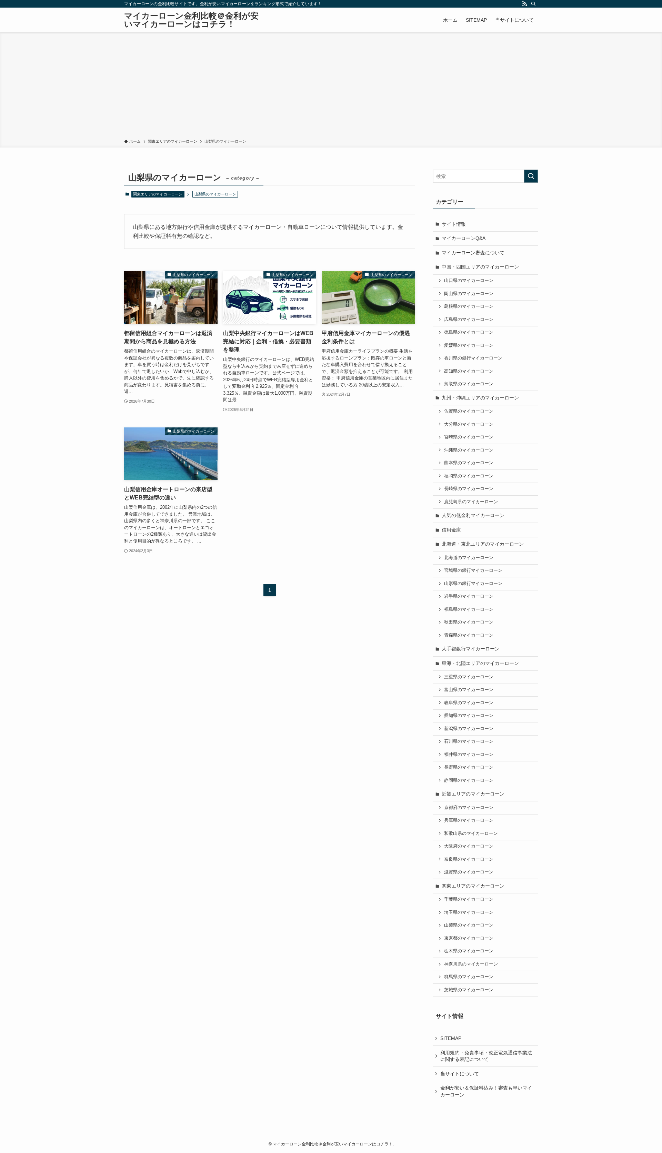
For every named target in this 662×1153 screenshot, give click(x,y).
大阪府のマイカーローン (468, 846)
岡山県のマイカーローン (468, 293)
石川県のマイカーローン (468, 741)
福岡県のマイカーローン (468, 476)
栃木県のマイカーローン (468, 951)
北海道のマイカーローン (468, 557)
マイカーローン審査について (473, 252)
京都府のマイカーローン (468, 807)
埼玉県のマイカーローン (468, 912)
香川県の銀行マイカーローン (473, 358)
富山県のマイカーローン (468, 689)
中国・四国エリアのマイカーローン (480, 267)
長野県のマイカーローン (468, 767)
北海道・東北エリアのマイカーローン (483, 544)
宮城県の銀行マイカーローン (473, 570)
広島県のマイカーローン (468, 319)
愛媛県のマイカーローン (468, 345)
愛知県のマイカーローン (468, 715)
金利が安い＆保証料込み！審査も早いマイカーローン (486, 1091)
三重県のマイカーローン (468, 677)
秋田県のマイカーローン (468, 622)
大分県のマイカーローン (468, 424)
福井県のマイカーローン (468, 754)
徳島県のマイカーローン (468, 332)
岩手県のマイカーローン (468, 596)
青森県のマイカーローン (468, 635)
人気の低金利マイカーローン (473, 515)
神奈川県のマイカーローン (471, 964)
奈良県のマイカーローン (468, 859)
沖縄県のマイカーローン (468, 450)
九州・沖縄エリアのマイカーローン (480, 398)
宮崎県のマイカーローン (468, 437)
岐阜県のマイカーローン (468, 702)
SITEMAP (450, 1038)
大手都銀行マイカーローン (471, 648)
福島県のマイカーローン (468, 609)
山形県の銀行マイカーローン (473, 583)
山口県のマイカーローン (468, 280)
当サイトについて (459, 1073)
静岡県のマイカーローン (468, 780)
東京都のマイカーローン (468, 938)
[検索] (533, 4)
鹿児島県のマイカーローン (471, 501)
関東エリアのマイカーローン (157, 194)
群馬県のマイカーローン (468, 976)
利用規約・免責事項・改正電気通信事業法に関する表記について (486, 1056)
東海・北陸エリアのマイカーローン (480, 663)
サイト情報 (454, 224)
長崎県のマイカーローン (468, 488)
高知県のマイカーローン (468, 371)
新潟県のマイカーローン (468, 728)
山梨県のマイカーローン (468, 925)
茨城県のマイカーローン (468, 990)
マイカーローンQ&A (463, 238)
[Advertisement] (331, 87)
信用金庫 (451, 530)
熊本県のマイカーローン (468, 463)
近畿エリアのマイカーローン (473, 794)
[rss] (524, 4)
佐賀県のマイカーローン (468, 411)
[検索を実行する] (531, 176)
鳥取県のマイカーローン (468, 384)
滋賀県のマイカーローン (468, 872)
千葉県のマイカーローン (468, 899)
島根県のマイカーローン (468, 306)
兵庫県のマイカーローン (468, 820)
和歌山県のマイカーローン (471, 833)
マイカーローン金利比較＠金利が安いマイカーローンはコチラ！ (191, 20)
